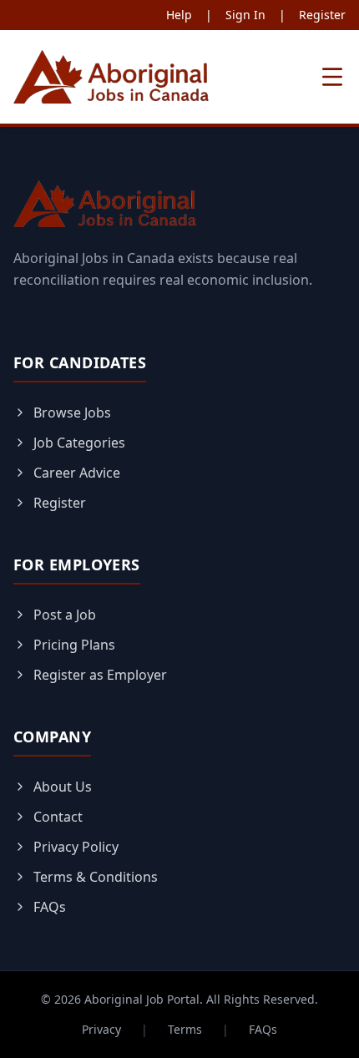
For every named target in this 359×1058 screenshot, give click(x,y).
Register (322, 15)
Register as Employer (100, 675)
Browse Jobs (72, 412)
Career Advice (76, 472)
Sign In (245, 15)
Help (179, 15)
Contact (58, 816)
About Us (62, 786)
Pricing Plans (74, 644)
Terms (185, 1029)
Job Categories (79, 442)
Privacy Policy (76, 847)
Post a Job (64, 614)
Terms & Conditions (95, 877)
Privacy (101, 1029)
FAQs (49, 907)
